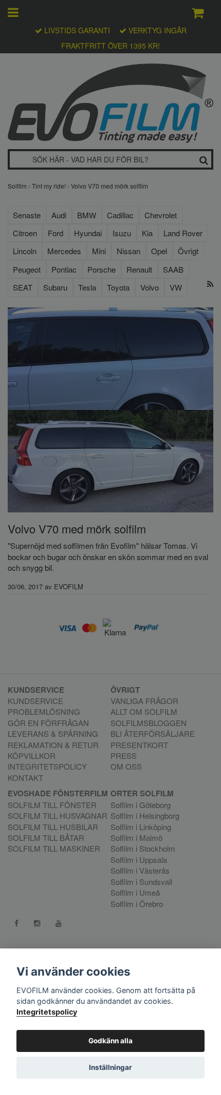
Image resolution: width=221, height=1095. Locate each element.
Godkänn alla (110, 1041)
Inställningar (110, 1067)
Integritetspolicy (46, 1011)
